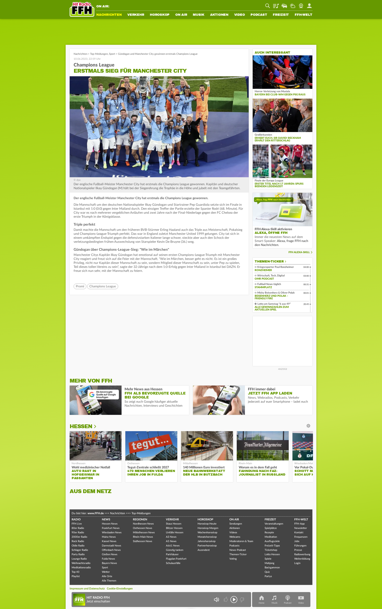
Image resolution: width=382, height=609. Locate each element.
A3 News (171, 537)
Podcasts (234, 545)
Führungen (300, 545)
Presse (298, 550)
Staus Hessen (173, 524)
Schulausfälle (173, 563)
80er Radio (78, 528)
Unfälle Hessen (174, 532)
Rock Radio (78, 541)
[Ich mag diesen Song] (226, 599)
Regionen (140, 519)
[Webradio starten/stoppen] (233, 599)
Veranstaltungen (274, 524)
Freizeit (281, 15)
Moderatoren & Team (241, 541)
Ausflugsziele (272, 541)
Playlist (276, 4)
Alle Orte (107, 576)
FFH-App (299, 524)
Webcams (234, 537)
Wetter (293, 4)
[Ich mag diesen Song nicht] (241, 599)
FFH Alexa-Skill (299, 252)
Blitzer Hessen (174, 528)
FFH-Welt (303, 15)
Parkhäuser (172, 554)
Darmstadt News (111, 545)
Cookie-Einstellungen (120, 588)
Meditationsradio (81, 567)
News (106, 519)
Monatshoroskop (207, 537)
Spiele (268, 559)
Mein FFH (309, 4)
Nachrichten (109, 15)
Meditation (271, 537)
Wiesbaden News (112, 532)
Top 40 (75, 572)
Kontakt (298, 532)
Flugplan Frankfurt (176, 559)
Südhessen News (142, 541)
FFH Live (77, 524)
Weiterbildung (302, 559)
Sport (112, 54)
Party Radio (78, 554)
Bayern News (109, 563)
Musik (198, 15)
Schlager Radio (80, 550)
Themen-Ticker (269, 261)
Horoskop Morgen (208, 528)
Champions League (102, 286)
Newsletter (300, 528)
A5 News (171, 541)
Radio (76, 519)
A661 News (173, 545)
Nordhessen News (143, 524)
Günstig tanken (174, 550)
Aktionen (219, 15)
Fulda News (108, 559)
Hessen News (110, 524)
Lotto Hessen (272, 554)
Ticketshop (271, 550)
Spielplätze (271, 528)
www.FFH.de (96, 513)
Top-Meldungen (99, 54)
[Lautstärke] (216, 599)
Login (297, 563)
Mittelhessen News (144, 532)
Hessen (81, 426)
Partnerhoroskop (207, 545)
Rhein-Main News (143, 537)
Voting (233, 559)
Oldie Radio (78, 545)
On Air (181, 15)
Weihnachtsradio (81, 563)
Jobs (296, 541)
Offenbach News (111, 550)
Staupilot (284, 4)
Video (239, 15)
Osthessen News (142, 528)
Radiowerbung (302, 554)
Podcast (258, 15)
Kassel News (109, 541)
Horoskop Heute (207, 524)
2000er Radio (79, 537)
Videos (233, 532)
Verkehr (135, 15)
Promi (80, 286)
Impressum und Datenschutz (87, 588)
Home (261, 603)
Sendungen (235, 524)
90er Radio (78, 532)
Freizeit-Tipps (272, 545)
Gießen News (109, 554)
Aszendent (204, 550)
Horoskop (160, 15)
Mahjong (269, 563)
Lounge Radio (79, 559)
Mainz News (109, 537)
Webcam (301, 4)
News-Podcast (237, 550)
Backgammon (272, 567)
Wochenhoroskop (207, 532)
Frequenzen (300, 537)
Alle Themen (109, 581)
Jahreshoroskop (206, 541)
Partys (268, 576)
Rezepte (269, 532)
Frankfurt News (111, 528)
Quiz (267, 572)
